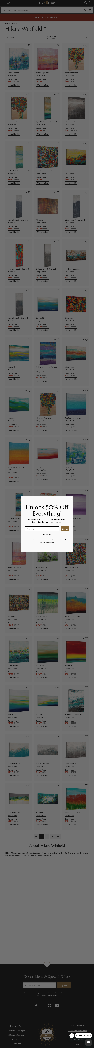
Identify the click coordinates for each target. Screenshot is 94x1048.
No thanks (47, 534)
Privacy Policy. (49, 542)
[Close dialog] (70, 498)
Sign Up (65, 529)
